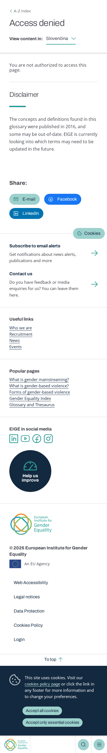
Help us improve (30, 477)
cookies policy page (42, 684)
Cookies (92, 233)
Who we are (20, 327)
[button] (24, 199)
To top (50, 659)
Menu (99, 744)
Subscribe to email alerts (34, 246)
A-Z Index (22, 11)
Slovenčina (57, 38)
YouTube (25, 438)
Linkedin (13, 438)
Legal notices (27, 596)
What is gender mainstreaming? (39, 379)
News (14, 340)
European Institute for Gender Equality (16, 744)
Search (83, 744)
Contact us (20, 273)
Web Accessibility (31, 582)
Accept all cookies (42, 710)
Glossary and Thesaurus (32, 404)
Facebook (36, 438)
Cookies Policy (28, 625)
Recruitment (20, 334)
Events (15, 346)
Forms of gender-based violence (39, 392)
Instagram (48, 438)
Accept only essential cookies (52, 722)
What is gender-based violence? (39, 385)
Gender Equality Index (30, 398)
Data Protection (29, 611)
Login (19, 639)
